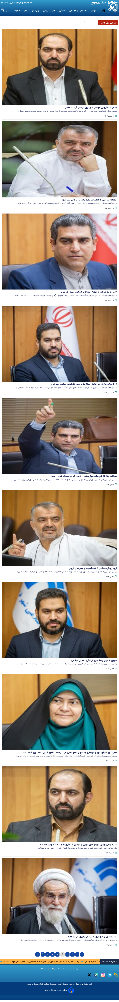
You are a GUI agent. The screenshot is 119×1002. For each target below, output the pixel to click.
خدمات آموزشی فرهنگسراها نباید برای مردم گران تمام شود (89, 200)
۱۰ (37, 954)
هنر (54, 10)
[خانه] (103, 16)
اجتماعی (72, 10)
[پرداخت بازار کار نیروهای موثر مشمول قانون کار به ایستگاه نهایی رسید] (59, 436)
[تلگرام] (110, 975)
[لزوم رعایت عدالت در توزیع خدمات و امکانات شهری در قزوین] (59, 252)
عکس (8, 10)
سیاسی (94, 10)
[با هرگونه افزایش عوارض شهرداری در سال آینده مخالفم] (59, 67)
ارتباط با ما (73, 969)
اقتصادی (83, 10)
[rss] (116, 975)
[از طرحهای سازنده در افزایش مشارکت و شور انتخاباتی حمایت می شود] (59, 344)
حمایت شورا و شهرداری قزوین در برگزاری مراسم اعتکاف (91, 936)
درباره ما (61, 969)
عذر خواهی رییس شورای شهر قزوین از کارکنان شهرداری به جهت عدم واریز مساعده (78, 844)
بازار (26, 10)
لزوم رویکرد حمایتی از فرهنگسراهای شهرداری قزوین (93, 568)
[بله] (96, 974)
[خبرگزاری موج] (113, 6)
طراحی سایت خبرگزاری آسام (56, 990)
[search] (3, 10)
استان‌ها (17, 10)
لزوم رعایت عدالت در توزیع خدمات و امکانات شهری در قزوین (88, 292)
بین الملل (35, 10)
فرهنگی (62, 10)
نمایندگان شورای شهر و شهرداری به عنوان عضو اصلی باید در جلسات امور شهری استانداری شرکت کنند (69, 752)
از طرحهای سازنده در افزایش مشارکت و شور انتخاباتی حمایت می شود (84, 384)
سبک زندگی (78, 21)
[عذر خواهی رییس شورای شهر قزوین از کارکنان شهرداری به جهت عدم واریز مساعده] (59, 804)
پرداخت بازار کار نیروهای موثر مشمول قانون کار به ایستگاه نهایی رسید (84, 476)
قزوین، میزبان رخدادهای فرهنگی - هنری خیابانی (94, 660)
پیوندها (53, 969)
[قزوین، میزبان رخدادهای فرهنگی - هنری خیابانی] (59, 620)
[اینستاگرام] (103, 975)
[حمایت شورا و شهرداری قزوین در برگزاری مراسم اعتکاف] (59, 896)
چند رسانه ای (92, 21)
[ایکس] (89, 975)
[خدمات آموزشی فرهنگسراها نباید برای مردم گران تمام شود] (59, 159)
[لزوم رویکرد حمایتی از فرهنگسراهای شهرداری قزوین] (59, 528)
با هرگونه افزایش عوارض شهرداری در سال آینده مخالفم (91, 107)
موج (70, 984)
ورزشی (46, 10)
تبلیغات (44, 969)
